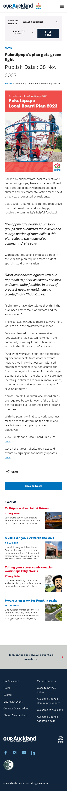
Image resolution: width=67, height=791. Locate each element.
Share (14, 471)
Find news (48, 33)
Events (7, 695)
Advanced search (19, 32)
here (7, 441)
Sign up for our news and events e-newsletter (31, 657)
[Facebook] (5, 753)
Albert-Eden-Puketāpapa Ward (44, 83)
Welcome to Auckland (50, 710)
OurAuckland (11, 681)
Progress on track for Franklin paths (31, 600)
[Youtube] (24, 753)
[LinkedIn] (33, 753)
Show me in (13, 22)
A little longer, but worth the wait (29, 538)
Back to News (33, 486)
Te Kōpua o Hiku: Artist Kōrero (27, 508)
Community (19, 83)
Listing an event (13, 701)
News (8, 47)
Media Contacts (46, 681)
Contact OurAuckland (16, 708)
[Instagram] (15, 753)
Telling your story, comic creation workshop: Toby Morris (29, 569)
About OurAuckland (15, 715)
